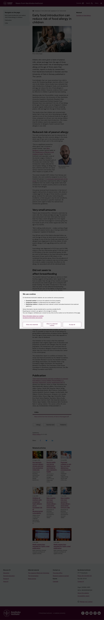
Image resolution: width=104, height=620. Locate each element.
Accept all (72, 324)
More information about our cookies (33, 316)
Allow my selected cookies (51, 324)
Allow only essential (32, 324)
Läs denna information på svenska (32, 318)
